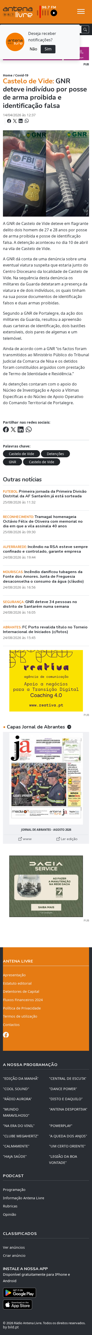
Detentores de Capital (21, 991)
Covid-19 (21, 75)
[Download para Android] (43, 1293)
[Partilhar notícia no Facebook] (9, 121)
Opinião (9, 1214)
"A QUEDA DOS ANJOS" (68, 1136)
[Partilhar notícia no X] (15, 121)
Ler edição (69, 838)
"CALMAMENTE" (16, 1146)
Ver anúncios (14, 1247)
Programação (14, 1189)
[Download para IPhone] (46, 1304)
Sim (48, 49)
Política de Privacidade (22, 1008)
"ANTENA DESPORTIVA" (68, 1109)
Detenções (55, 453)
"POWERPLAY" (60, 1125)
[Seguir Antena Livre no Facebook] (6, 1035)
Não (33, 49)
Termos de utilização (20, 1016)
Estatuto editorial (17, 983)
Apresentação (14, 975)
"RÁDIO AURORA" (17, 1099)
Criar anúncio (14, 1255)
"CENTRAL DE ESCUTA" (67, 1078)
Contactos (11, 1024)
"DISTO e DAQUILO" (66, 1099)
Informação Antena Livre (23, 1198)
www (27, 838)
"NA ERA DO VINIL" (19, 1125)
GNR (12, 462)
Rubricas (10, 1206)
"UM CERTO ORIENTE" (67, 1146)
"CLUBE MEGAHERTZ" (21, 1136)
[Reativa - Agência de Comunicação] (46, 680)
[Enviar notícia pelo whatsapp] (26, 121)
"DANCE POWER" (63, 1088)
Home (8, 75)
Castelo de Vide (21, 453)
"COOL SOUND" (16, 1088)
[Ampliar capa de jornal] (46, 779)
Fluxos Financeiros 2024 (23, 999)
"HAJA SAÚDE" (15, 1156)
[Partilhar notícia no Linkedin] (21, 121)
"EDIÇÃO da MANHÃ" (21, 1078)
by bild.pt (11, 1327)
